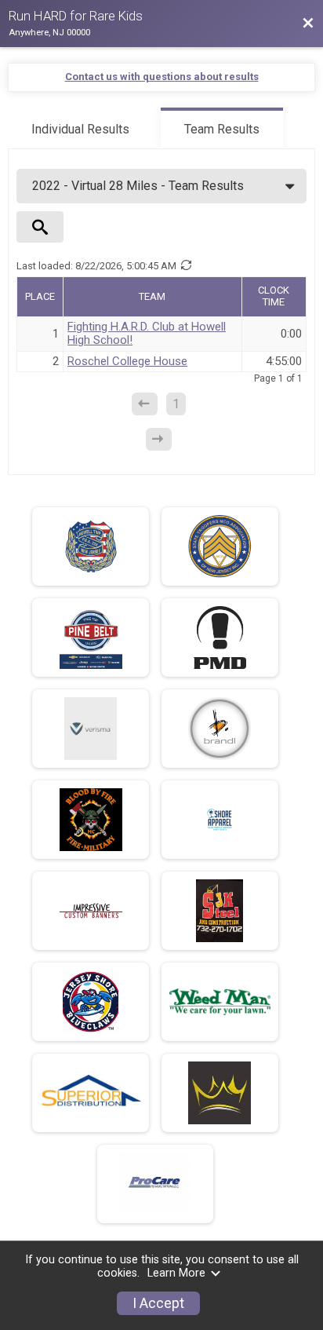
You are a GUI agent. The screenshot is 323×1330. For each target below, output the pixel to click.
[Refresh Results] (186, 265)
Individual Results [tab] (80, 129)
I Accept (158, 1303)
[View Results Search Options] (40, 227)
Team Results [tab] (221, 129)
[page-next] (159, 439)
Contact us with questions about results (162, 76)
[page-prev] (145, 404)
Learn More (176, 1273)
